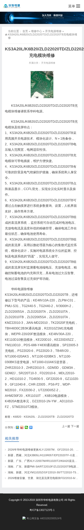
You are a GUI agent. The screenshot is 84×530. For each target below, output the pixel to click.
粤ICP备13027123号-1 (42, 510)
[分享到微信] (26, 427)
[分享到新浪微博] (22, 427)
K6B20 (17, 416)
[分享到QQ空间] (17, 427)
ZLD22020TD (65, 416)
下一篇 (75, 426)
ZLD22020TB (46, 416)
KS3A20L (29, 416)
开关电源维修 (53, 31)
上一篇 (66, 426)
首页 (25, 31)
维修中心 (36, 31)
